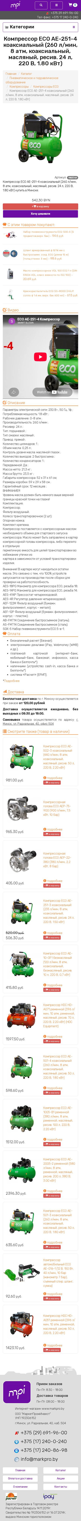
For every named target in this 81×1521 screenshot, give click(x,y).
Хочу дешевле (40, 213)
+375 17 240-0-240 (65, 17)
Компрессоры (19, 86)
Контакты (60, 1486)
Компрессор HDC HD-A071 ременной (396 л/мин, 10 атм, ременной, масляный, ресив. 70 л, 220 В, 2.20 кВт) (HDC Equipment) (59, 1015)
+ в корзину (40, 206)
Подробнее (12, 681)
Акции (61, 1478)
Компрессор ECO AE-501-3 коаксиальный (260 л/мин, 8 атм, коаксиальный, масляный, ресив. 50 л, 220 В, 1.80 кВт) (59, 1221)
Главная (11, 74)
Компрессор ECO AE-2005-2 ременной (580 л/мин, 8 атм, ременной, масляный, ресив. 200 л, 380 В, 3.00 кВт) (59, 1170)
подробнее (54, 778)
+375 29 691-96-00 (64, 13)
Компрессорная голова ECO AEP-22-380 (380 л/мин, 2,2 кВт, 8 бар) (57, 860)
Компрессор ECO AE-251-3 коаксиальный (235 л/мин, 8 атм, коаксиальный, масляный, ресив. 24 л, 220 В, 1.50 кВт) (58, 911)
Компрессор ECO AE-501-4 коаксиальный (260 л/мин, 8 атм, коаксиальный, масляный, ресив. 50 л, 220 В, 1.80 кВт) (59, 1067)
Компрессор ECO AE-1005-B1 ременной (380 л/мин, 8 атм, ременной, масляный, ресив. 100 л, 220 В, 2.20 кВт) (58, 1118)
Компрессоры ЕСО (46, 86)
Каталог (26, 74)
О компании (20, 1486)
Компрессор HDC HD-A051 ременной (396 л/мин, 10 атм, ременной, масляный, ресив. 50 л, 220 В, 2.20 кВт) (59, 1324)
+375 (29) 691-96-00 (43, 1433)
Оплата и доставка (20, 1478)
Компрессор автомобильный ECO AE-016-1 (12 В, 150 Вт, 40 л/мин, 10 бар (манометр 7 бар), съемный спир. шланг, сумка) (58, 1272)
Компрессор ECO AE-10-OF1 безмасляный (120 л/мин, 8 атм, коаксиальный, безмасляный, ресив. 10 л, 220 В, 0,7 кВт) (58, 964)
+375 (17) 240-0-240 (43, 1441)
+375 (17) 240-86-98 (43, 1450)
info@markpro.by (38, 1459)
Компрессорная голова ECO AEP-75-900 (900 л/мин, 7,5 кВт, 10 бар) (57, 808)
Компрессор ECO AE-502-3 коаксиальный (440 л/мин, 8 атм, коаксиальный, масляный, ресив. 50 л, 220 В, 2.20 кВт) (59, 757)
